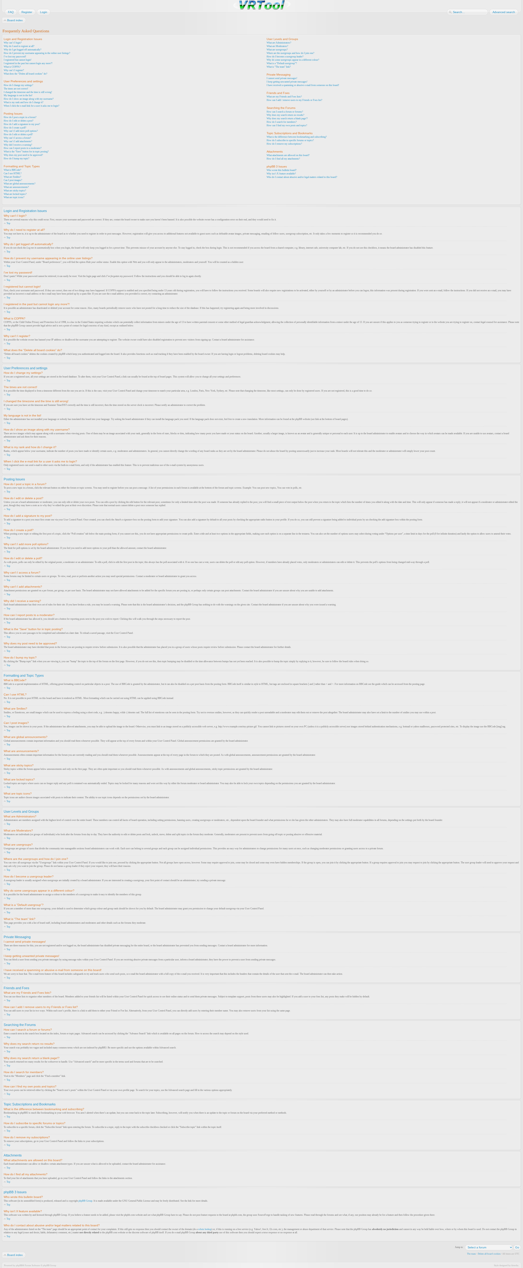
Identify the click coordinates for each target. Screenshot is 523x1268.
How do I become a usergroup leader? (285, 56)
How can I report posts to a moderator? (22, 148)
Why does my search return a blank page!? (287, 118)
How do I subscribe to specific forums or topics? (290, 140)
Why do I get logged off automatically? (22, 49)
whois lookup (204, 1229)
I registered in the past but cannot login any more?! (28, 63)
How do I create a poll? (15, 127)
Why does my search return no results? (285, 115)
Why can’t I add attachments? (18, 141)
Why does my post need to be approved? (23, 155)
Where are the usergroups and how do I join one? (290, 53)
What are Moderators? (277, 46)
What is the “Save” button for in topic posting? (26, 151)
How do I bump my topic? (16, 158)
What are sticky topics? (15, 190)
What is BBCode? (12, 170)
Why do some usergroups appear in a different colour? (293, 59)
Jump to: (459, 1247)
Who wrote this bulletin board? (281, 170)
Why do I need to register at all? (19, 46)
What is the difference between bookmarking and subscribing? (297, 136)
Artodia (514, 1265)
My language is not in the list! (18, 95)
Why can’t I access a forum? (17, 137)
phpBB (19, 1265)
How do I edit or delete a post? (18, 120)
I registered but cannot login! (17, 59)
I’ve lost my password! (15, 56)
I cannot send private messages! (282, 78)
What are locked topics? (15, 194)
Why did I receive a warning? (18, 144)
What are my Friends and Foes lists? (284, 96)
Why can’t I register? (14, 70)
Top (8, 223)
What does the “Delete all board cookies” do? (25, 73)
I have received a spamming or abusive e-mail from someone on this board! (303, 85)
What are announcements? (16, 187)
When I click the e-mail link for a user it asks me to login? (31, 105)
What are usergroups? (277, 49)
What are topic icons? (14, 197)
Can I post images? (13, 180)
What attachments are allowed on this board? (288, 155)
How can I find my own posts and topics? (287, 125)
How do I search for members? (282, 122)
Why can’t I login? (13, 42)
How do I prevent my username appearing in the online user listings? (37, 53)
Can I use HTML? (12, 173)
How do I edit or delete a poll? (18, 134)
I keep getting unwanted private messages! (287, 81)
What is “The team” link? (279, 66)
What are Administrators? (279, 42)
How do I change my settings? (18, 85)
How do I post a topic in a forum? (20, 117)
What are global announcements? (19, 183)
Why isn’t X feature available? (281, 173)
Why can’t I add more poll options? (21, 130)
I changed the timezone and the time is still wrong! (28, 92)
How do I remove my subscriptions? (284, 143)
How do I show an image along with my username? (29, 98)
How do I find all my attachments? (283, 158)
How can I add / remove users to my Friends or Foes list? (294, 100)
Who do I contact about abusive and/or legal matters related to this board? (302, 177)
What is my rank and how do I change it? (23, 102)
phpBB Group (85, 1200)
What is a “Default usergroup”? (282, 63)
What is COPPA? (12, 66)
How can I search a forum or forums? (285, 111)
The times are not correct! (16, 88)
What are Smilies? (12, 176)
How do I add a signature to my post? (22, 124)
